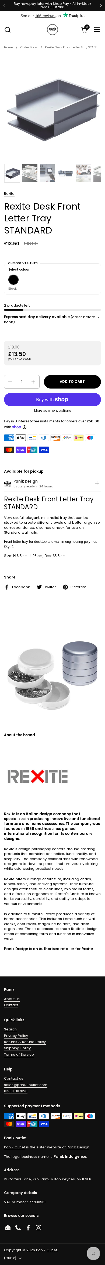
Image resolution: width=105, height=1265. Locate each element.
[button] (7, 29)
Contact (11, 1005)
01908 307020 (15, 1091)
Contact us (13, 1078)
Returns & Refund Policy (25, 1041)
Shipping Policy (17, 1048)
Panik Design (78, 1147)
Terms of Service (19, 1054)
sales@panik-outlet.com (25, 1084)
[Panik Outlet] (52, 29)
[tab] (97, 484)
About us (12, 998)
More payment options (52, 410)
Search (10, 1029)
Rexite (9, 193)
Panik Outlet (14, 1147)
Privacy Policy (16, 1035)
